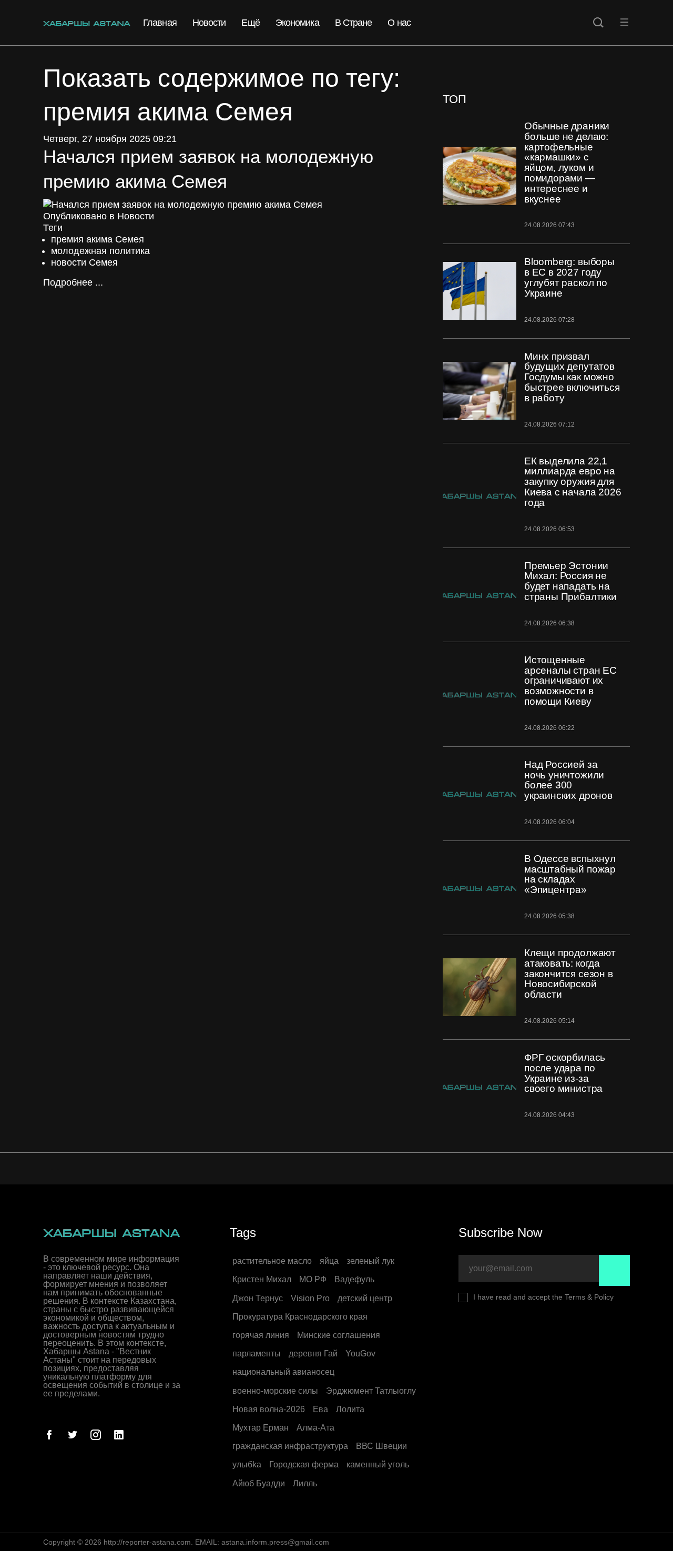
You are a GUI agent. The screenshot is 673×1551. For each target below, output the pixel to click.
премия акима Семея (97, 239)
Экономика (297, 22)
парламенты (256, 1353)
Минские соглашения (338, 1335)
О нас (399, 22)
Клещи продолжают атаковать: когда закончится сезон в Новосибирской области (570, 973)
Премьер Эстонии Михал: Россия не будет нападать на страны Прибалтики (570, 581)
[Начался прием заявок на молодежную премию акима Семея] (182, 204)
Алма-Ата (315, 1427)
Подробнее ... (73, 282)
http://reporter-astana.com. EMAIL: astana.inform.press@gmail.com (216, 1542)
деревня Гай (313, 1353)
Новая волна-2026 (268, 1409)
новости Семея (84, 262)
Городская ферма (304, 1464)
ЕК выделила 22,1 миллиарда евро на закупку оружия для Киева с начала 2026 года (572, 481)
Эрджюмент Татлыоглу (371, 1390)
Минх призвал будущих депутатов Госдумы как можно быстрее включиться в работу (572, 377)
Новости (209, 22)
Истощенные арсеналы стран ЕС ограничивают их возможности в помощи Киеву (570, 680)
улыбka (246, 1464)
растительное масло (272, 1260)
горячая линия (260, 1335)
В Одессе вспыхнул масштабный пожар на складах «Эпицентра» (570, 874)
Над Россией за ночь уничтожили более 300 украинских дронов (568, 780)
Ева (320, 1409)
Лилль (305, 1483)
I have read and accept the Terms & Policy (543, 1297)
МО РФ (313, 1279)
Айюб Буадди (258, 1483)
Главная (160, 22)
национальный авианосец (283, 1371)
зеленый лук (370, 1260)
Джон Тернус (257, 1298)
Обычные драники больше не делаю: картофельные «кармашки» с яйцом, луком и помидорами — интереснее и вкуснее (566, 162)
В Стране (353, 22)
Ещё (250, 22)
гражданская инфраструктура (290, 1446)
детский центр (365, 1298)
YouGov (360, 1353)
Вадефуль (354, 1279)
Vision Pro (310, 1298)
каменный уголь (377, 1464)
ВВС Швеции (381, 1446)
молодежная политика (100, 251)
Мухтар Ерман (260, 1427)
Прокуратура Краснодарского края (300, 1316)
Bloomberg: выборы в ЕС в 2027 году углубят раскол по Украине (569, 277)
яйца (329, 1260)
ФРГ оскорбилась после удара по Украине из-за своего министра (564, 1073)
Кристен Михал (261, 1279)
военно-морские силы (275, 1390)
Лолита (350, 1409)
